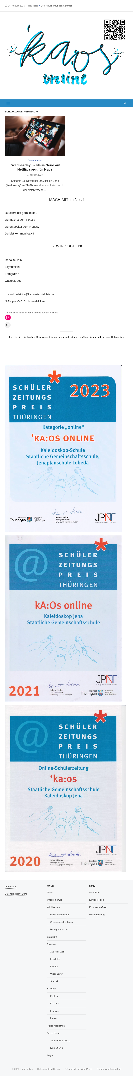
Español (54, 1003)
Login (50, 1055)
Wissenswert (56, 974)
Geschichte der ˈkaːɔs (61, 922)
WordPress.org (97, 914)
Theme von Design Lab (109, 1069)
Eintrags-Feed (96, 899)
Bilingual (51, 988)
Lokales (54, 966)
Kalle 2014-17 (57, 1048)
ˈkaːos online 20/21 (60, 1040)
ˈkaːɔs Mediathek (56, 1025)
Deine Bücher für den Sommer (56, 5)
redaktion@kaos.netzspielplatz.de (34, 294)
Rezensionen (35, 160)
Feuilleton (55, 959)
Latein (53, 1018)
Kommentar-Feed (98, 907)
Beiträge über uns (59, 929)
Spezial (54, 981)
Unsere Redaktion (59, 914)
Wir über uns (53, 907)
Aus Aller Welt (57, 951)
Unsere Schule (54, 899)
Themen (51, 944)
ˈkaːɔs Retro (53, 1033)
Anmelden (94, 892)
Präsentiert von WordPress (78, 1069)
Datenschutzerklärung (16, 893)
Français (54, 1011)
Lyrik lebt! (52, 937)
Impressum (10, 886)
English (54, 996)
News (50, 892)
